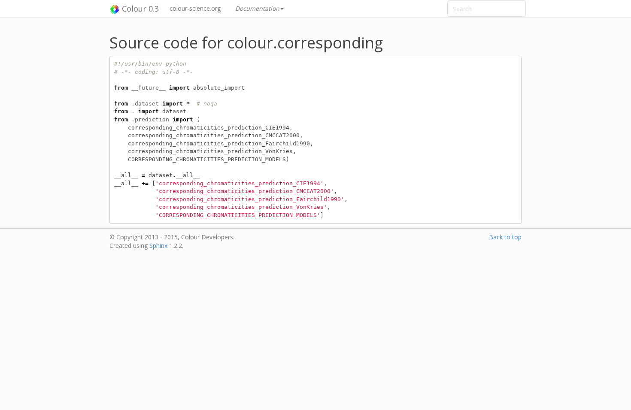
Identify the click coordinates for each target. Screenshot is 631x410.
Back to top (505, 237)
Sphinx (158, 245)
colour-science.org (195, 8)
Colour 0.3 (139, 8)
